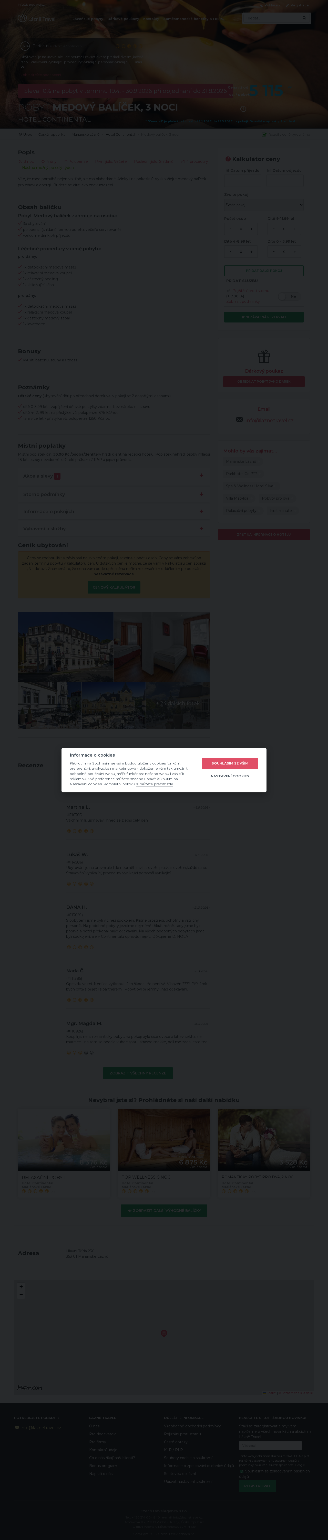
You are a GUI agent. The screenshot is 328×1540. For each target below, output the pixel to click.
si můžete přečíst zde (154, 784)
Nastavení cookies (230, 776)
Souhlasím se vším (230, 763)
